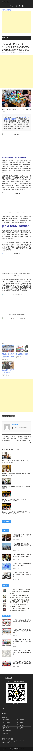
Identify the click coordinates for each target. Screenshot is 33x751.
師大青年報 (6, 719)
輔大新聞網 (20, 728)
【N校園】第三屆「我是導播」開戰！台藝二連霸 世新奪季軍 (9, 438)
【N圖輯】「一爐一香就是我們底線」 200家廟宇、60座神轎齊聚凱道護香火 (8, 354)
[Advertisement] (16, 22)
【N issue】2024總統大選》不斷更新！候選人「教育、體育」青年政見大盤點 (16, 512)
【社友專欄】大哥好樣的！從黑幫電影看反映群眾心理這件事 (22, 555)
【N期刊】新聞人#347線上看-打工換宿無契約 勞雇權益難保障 (22, 621)
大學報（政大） (21, 725)
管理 (3, 709)
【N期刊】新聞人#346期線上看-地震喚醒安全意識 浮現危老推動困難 (22, 630)
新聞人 (13, 52)
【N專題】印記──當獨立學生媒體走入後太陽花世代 (22, 564)
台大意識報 (20, 722)
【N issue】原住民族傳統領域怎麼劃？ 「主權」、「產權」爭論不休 (8, 371)
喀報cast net (20, 719)
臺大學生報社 (7, 722)
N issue (13, 416)
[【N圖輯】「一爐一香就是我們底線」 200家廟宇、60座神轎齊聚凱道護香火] (8, 348)
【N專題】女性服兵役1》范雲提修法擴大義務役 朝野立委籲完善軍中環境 (20, 591)
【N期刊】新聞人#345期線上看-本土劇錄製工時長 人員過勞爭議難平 (22, 641)
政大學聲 (5, 725)
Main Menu (7, 38)
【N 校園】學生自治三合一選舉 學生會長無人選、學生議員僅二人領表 (24, 438)
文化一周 (5, 733)
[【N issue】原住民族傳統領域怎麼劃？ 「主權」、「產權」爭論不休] (8, 365)
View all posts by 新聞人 (21, 427)
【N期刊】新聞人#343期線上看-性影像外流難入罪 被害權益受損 (22, 662)
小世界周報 (6, 728)
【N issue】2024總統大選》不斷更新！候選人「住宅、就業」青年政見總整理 (16, 500)
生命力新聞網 (7, 730)
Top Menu (7, 2)
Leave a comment (22, 52)
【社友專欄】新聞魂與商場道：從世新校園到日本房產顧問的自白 (22, 545)
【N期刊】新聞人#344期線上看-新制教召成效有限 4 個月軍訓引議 (22, 652)
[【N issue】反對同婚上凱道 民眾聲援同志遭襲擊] (22, 348)
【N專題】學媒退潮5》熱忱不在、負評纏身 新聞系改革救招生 (22, 574)
